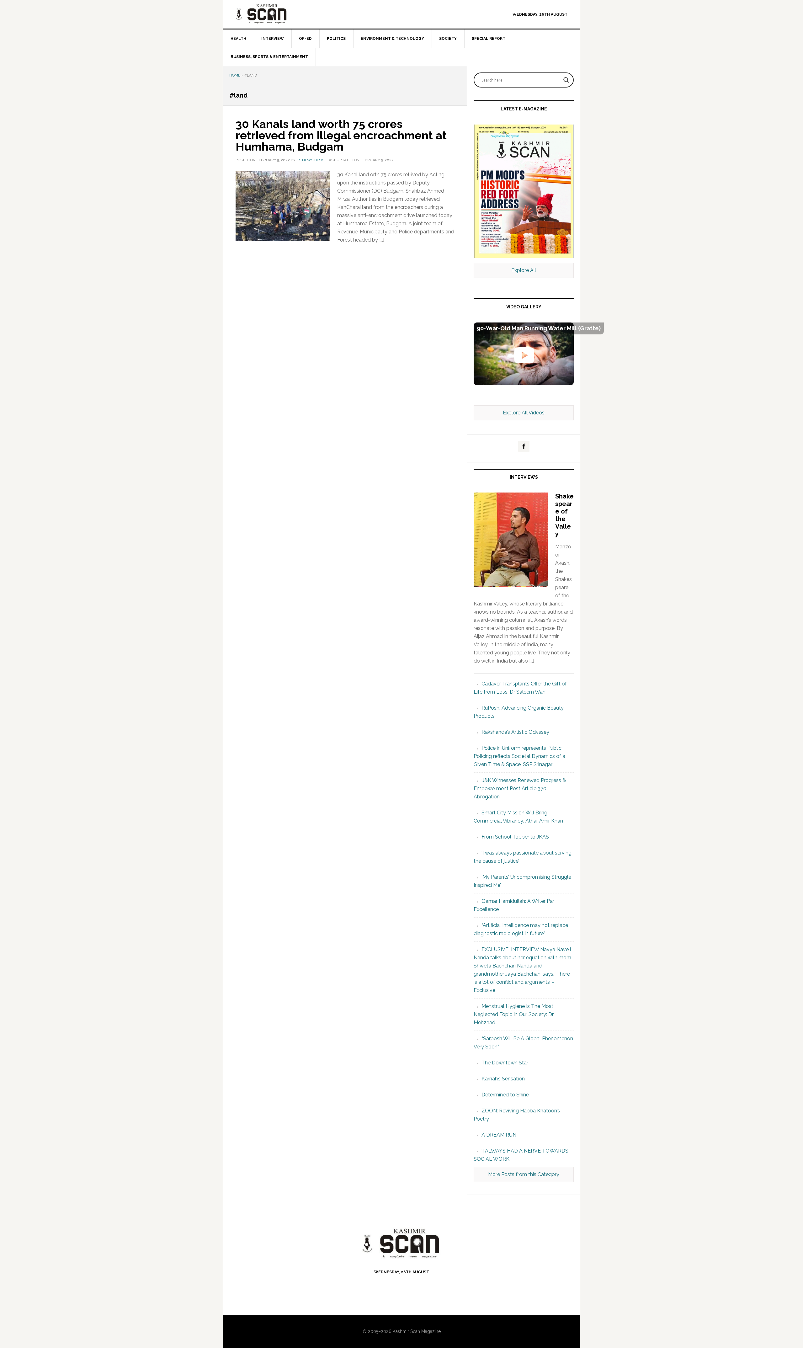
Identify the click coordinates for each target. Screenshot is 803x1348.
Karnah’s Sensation (503, 1079)
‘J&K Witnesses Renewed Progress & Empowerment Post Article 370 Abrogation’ (520, 788)
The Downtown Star (504, 1063)
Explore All (523, 270)
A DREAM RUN (498, 1135)
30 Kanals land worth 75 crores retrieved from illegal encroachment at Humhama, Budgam (341, 135)
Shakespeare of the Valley (564, 515)
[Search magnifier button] (566, 80)
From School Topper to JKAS (515, 837)
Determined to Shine (505, 1095)
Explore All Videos (524, 413)
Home (234, 75)
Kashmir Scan (276, 13)
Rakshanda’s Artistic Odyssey (515, 732)
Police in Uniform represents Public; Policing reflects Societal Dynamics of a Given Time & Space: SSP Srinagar (519, 756)
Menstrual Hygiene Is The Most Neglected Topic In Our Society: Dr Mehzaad (514, 1014)
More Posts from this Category (523, 1174)
